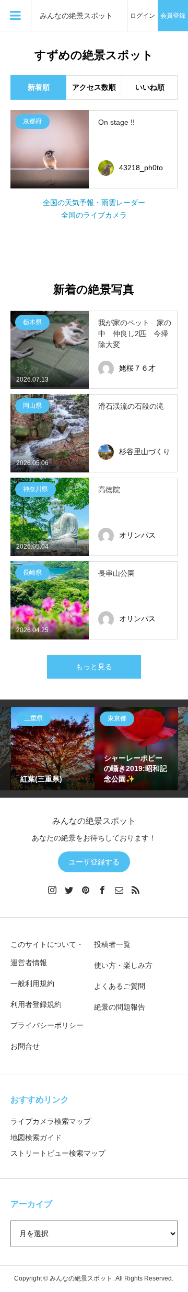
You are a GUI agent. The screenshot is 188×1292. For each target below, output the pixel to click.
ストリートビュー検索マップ (57, 1153)
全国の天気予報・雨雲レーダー (94, 202)
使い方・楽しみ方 (123, 965)
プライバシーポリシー (47, 1025)
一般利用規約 (32, 983)
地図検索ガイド (36, 1137)
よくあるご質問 (119, 986)
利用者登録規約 (36, 1004)
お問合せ (25, 1046)
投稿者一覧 (112, 944)
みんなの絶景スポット (76, 15)
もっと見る (94, 666)
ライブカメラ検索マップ (50, 1121)
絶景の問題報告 (119, 1007)
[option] (53, 748)
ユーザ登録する (94, 862)
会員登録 (172, 15)
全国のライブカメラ (94, 215)
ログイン (142, 15)
